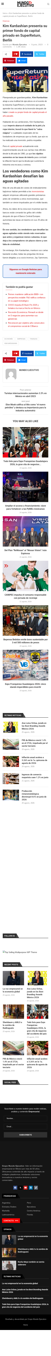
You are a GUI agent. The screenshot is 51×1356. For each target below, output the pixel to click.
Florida (30, 1215)
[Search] (48, 4)
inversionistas (37, 191)
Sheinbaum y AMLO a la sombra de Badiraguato (12, 1025)
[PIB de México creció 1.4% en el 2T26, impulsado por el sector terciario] (11, 744)
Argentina (6, 1203)
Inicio (5, 13)
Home (25, 1325)
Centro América (33, 1211)
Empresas (21, 339)
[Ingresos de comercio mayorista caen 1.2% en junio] (11, 778)
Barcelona (31, 1207)
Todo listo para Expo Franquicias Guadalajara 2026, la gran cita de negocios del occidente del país (37, 1028)
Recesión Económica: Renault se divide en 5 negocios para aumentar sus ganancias (25, 315)
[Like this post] (16, 54)
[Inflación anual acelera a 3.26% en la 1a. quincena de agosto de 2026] (11, 761)
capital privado (16, 146)
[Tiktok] (36, 1188)
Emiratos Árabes (9, 1207)
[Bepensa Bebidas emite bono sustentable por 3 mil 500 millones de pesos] (25, 620)
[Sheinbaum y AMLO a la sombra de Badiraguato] (13, 1011)
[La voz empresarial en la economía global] (13, 978)
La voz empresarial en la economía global (13, 990)
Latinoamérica (8, 1215)
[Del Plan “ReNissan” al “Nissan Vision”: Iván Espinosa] (25, 531)
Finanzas (33, 339)
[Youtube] (25, 1188)
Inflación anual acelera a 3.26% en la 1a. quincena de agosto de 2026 (34, 760)
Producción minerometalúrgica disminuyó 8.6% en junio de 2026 (34, 795)
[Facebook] (15, 1188)
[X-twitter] (20, 1188)
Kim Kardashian (10, 343)
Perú (29, 1203)
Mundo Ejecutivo (20, 44)
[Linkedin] (31, 1188)
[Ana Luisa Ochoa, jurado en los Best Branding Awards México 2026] (11, 727)
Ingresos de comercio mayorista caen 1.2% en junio (35, 776)
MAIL (16, 1220)
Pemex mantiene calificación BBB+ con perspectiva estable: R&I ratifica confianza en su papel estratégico (26, 297)
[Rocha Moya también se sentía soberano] (9, 1265)
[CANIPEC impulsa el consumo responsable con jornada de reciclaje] (25, 576)
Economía (8, 339)
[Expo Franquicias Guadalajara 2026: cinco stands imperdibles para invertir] (25, 665)
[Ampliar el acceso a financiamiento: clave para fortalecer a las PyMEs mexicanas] (25, 487)
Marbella (6, 1211)
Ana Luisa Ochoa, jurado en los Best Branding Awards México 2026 (34, 726)
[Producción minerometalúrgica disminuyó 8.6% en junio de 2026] (11, 795)
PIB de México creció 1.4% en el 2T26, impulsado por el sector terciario (35, 743)
